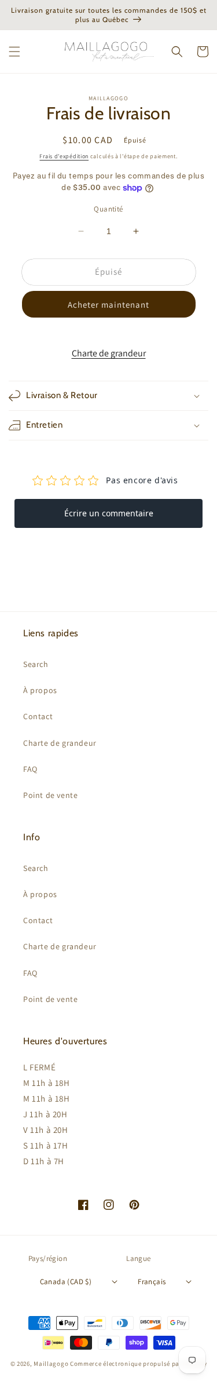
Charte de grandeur (109, 353)
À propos (40, 690)
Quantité (108, 209)
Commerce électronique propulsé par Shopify (138, 1364)
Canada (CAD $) (66, 1281)
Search (36, 664)
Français (151, 1281)
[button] (14, 51)
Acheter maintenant (108, 304)
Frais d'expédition (64, 156)
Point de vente (50, 795)
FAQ (30, 769)
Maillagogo (51, 1364)
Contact (38, 716)
